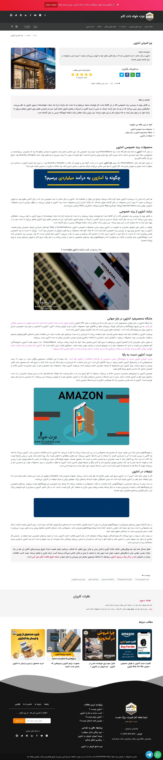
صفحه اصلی (149, 26)
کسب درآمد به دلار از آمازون (91, 713)
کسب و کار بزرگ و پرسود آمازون (123, 556)
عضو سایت (130, 609)
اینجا (96, 609)
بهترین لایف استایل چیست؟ (91, 720)
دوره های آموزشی (135, 26)
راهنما (46, 704)
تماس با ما (27, 704)
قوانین (17, 704)
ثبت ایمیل (19, 720)
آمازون (139, 151)
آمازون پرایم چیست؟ (93, 716)
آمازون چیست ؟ (95, 709)
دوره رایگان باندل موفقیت (91, 732)
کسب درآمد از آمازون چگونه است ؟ (75, 249)
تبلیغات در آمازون (146, 136)
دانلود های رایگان (110, 26)
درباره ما (38, 704)
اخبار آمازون (90, 26)
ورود (35, 26)
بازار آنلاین (108, 162)
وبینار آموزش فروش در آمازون (90, 736)
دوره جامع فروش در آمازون (92, 746)
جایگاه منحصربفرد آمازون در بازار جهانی (138, 132)
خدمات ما (122, 26)
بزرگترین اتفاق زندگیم (93, 740)
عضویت (27, 26)
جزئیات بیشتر (51, 4)
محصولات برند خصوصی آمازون (141, 129)
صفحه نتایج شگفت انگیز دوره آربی (46, 556)
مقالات (99, 26)
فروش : (131, 733)
